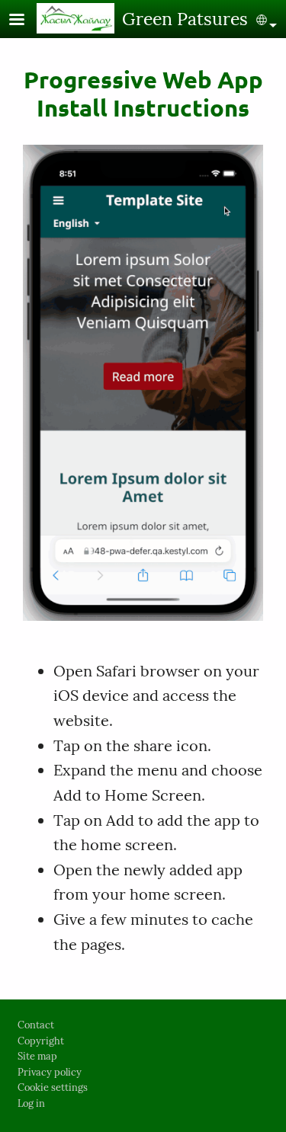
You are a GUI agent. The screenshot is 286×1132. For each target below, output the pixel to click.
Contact (36, 1024)
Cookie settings (53, 1087)
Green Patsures (185, 19)
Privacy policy (50, 1072)
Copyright (41, 1040)
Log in (31, 1103)
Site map (37, 1056)
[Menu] (26, 21)
